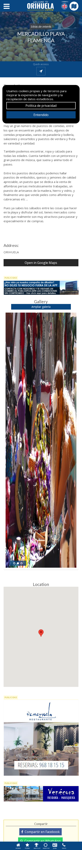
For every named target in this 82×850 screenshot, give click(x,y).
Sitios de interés (41, 26)
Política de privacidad (41, 105)
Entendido (41, 115)
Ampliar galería (41, 307)
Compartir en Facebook (41, 832)
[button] (41, 633)
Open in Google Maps (41, 262)
